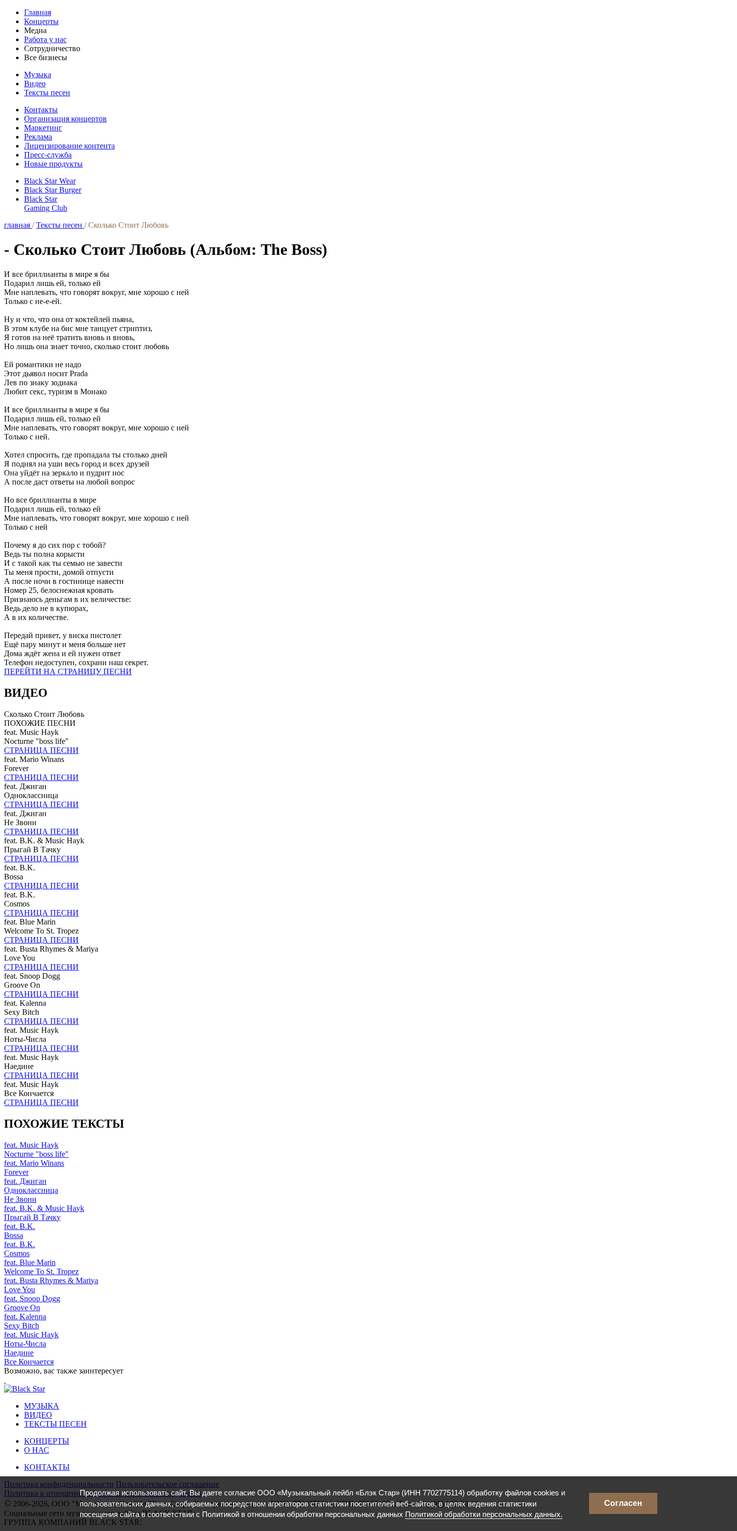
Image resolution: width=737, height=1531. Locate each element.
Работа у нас (45, 39)
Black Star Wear (50, 181)
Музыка (37, 74)
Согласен (623, 1503)
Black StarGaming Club (45, 203)
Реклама (38, 136)
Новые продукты (53, 164)
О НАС (36, 1450)
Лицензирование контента (69, 145)
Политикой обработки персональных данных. (484, 1514)
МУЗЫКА (41, 1406)
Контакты (41, 109)
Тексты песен (47, 92)
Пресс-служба (48, 154)
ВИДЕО (38, 1415)
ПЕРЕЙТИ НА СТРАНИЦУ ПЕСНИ (68, 671)
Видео (35, 83)
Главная (37, 12)
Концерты (41, 21)
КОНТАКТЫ (47, 1467)
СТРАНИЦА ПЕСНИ (41, 750)
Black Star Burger (52, 190)
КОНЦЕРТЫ (46, 1441)
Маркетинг (43, 127)
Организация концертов (65, 118)
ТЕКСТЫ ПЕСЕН (55, 1424)
